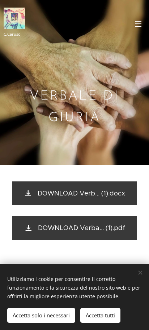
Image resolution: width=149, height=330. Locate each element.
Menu (138, 23)
